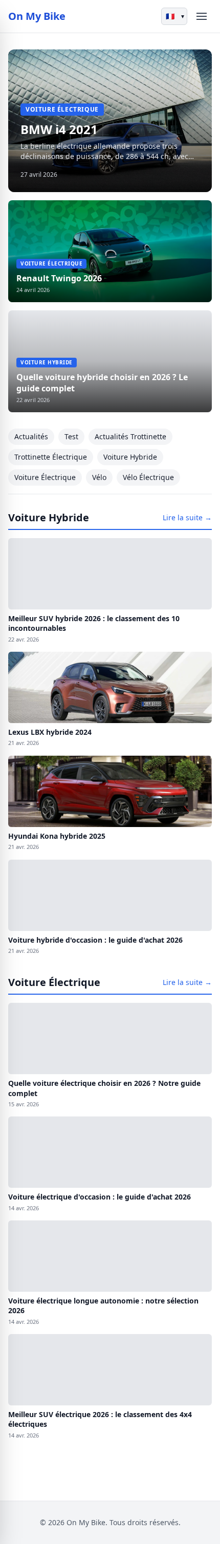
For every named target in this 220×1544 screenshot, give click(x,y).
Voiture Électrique (45, 477)
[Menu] (201, 16)
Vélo (99, 477)
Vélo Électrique (148, 477)
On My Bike (36, 16)
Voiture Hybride (130, 457)
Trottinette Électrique (50, 457)
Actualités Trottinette (130, 436)
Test (71, 436)
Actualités (31, 436)
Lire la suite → (187, 517)
